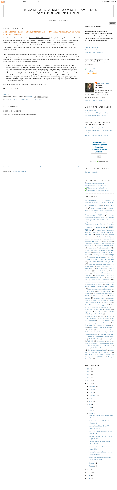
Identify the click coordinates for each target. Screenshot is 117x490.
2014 (89, 378)
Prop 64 (108, 316)
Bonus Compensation (106, 210)
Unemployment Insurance (107, 343)
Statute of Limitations (102, 330)
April (91, 410)
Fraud (95, 271)
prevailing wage (92, 316)
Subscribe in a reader (91, 172)
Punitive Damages (104, 318)
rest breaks (105, 323)
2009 (89, 476)
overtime (38, 99)
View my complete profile (95, 100)
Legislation (106, 291)
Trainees (109, 341)
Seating (99, 325)
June (90, 404)
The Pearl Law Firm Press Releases (95, 115)
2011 (89, 470)
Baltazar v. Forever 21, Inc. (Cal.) (95, 128)
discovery (91, 248)
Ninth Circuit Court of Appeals (96, 305)
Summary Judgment (107, 334)
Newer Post (6, 167)
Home (42, 167)
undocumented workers (91, 343)
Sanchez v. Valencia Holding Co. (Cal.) (97, 135)
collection (95, 232)
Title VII (90, 341)
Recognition (92, 320)
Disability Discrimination (105, 245)
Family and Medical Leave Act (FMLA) (100, 264)
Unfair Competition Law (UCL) (98, 345)
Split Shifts (91, 330)
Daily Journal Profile (91, 50)
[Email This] (38, 97)
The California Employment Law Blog (58, 10)
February (92, 463)
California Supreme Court (94, 224)
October (91, 392)
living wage (88, 293)
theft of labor (105, 339)
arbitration (109, 205)
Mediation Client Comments (94, 52)
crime (110, 241)
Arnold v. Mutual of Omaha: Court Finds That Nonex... (99, 443)
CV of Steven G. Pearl (91, 47)
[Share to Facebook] (44, 97)
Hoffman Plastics (100, 275)
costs (104, 241)
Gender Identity (104, 271)
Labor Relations (107, 289)
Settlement (106, 325)
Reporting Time (109, 320)
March (91, 413)
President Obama (109, 314)
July (90, 401)
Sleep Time (92, 327)
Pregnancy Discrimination (96, 314)
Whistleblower (89, 354)
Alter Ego (103, 202)
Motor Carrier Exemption (99, 300)
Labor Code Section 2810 (94, 289)
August (91, 398)
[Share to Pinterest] (46, 97)
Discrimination (104, 248)
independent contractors (100, 279)
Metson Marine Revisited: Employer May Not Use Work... (100, 458)
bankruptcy (95, 210)
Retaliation (89, 325)
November (92, 389)
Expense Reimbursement (97, 257)
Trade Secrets (100, 341)
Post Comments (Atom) (19, 171)
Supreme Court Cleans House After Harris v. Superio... (99, 427)
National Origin (108, 302)
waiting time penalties (100, 352)
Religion (100, 320)
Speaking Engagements (106, 327)
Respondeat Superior (92, 323)
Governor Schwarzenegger (102, 273)
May (90, 407)
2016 (89, 372)
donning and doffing (99, 252)
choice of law (100, 227)
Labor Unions (89, 291)
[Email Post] (35, 96)
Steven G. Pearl (103, 83)
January (91, 466)
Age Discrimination (90, 200)
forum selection (100, 268)
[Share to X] (42, 97)
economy (96, 255)
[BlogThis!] (40, 97)
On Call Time (98, 309)
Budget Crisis (88, 213)
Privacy (102, 316)
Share (5, 94)
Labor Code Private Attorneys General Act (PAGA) (99, 285)
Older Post (77, 167)
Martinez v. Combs (99, 296)
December (92, 386)
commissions (100, 234)
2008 (89, 479)
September (92, 395)
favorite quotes (89, 266)
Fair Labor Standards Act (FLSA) (22, 99)
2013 (89, 381)
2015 (89, 375)
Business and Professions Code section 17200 (99, 214)
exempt (111, 254)
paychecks (88, 312)
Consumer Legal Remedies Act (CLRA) (99, 240)
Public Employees (90, 318)
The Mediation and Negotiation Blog (96, 113)
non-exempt (104, 307)
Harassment (88, 275)
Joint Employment (91, 284)
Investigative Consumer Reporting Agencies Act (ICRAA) (99, 282)
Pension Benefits (99, 312)
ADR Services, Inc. (90, 110)
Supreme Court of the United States (101, 336)
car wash (111, 224)
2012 (89, 384)
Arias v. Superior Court (98, 208)
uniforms (87, 348)
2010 (89, 473)
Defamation (88, 243)
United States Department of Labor (102, 348)
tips (112, 339)
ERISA (104, 255)
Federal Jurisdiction (102, 266)
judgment (99, 284)
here (20, 89)
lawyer (99, 291)
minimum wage (99, 298)
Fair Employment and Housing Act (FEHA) (99, 258)
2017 (89, 369)
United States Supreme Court (97, 350)
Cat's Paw (90, 227)
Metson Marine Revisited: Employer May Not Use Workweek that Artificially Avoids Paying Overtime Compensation (41, 33)
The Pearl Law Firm (94, 339)
